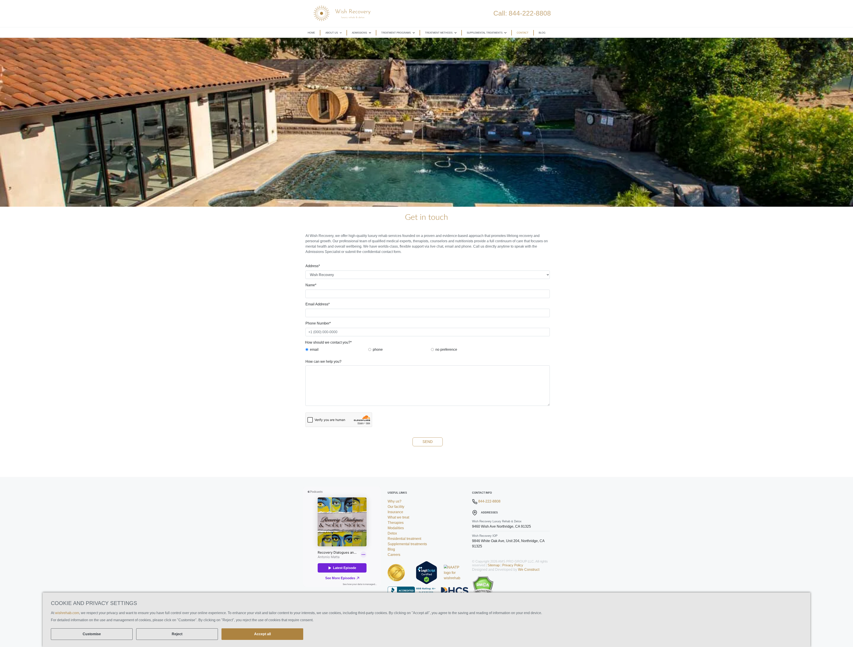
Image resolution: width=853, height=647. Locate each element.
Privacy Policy (512, 565)
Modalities (396, 528)
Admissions (359, 32)
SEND (428, 442)
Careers (394, 555)
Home (311, 32)
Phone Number (318, 323)
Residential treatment (404, 539)
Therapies (396, 523)
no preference (446, 349)
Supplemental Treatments (484, 32)
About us (331, 32)
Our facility (396, 507)
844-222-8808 (530, 13)
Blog (542, 32)
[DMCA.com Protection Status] (511, 587)
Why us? (394, 501)
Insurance (395, 512)
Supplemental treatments (407, 544)
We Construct (528, 569)
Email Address (317, 304)
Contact (522, 32)
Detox (392, 533)
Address (312, 266)
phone (378, 349)
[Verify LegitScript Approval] (426, 572)
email (314, 349)
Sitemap (494, 565)
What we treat (398, 517)
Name (310, 285)
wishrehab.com (67, 613)
